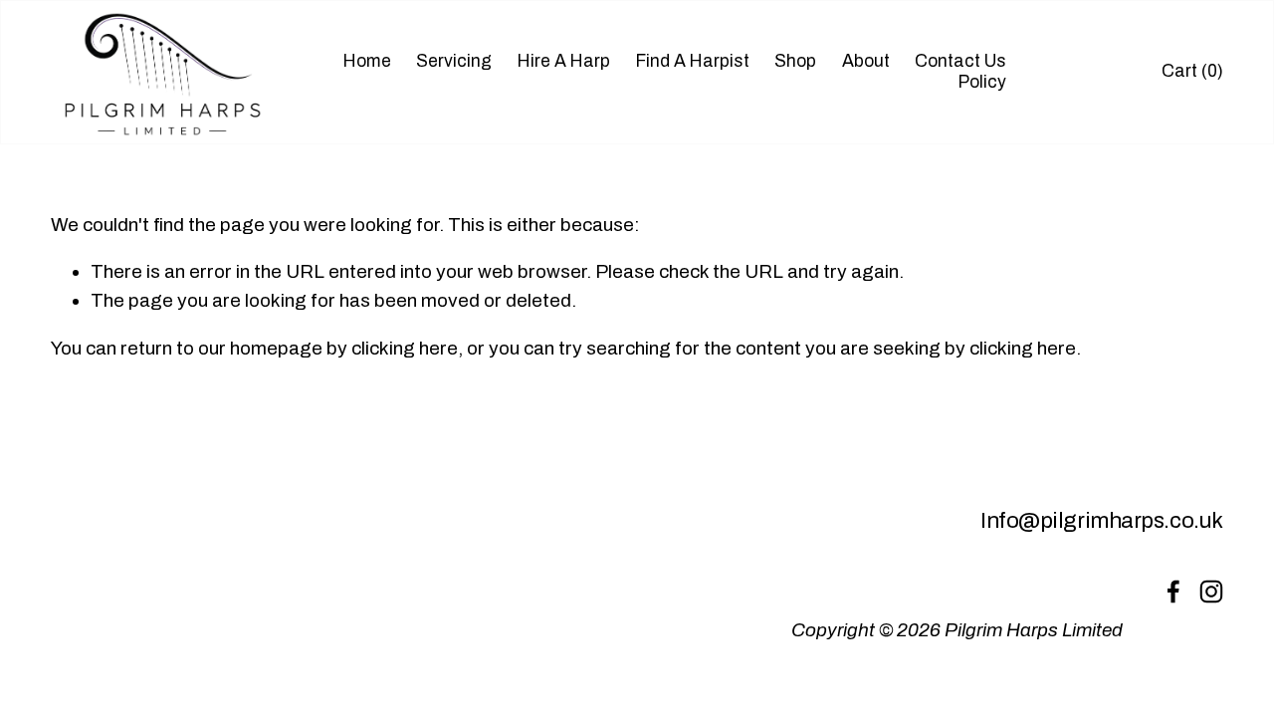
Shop (795, 61)
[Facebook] (1173, 591)
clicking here (404, 348)
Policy (982, 82)
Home (367, 61)
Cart (1192, 72)
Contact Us (960, 61)
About (866, 61)
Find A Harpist (692, 61)
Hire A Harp (564, 61)
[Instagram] (1211, 591)
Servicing (454, 61)
